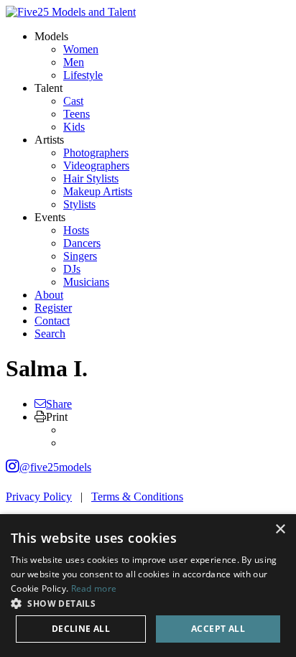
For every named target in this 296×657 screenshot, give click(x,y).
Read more (94, 588)
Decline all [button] (81, 629)
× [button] (279, 529)
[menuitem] (80, 49)
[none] (51, 36)
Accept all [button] (218, 629)
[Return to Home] (71, 12)
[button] (148, 603)
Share (59, 404)
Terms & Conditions (137, 496)
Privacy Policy (39, 496)
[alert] (148, 585)
